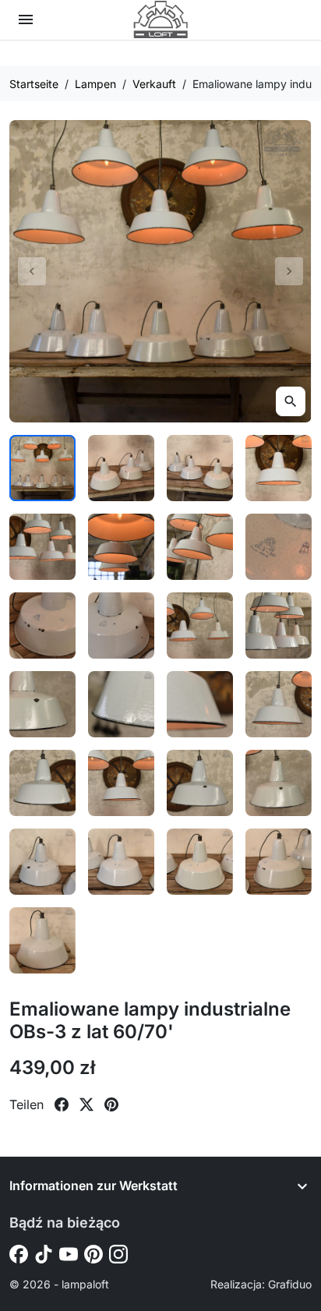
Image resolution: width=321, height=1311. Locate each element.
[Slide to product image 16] (278, 704)
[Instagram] (118, 1253)
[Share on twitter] (86, 1104)
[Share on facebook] (61, 1104)
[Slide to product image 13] (42, 704)
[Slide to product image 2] (121, 468)
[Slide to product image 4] (278, 468)
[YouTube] (68, 1253)
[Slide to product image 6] (121, 547)
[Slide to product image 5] (42, 547)
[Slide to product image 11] (200, 625)
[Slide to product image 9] (42, 625)
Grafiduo (290, 1284)
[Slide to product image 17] (42, 783)
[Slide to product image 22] (121, 862)
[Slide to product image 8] (278, 547)
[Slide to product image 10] (121, 625)
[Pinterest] (93, 1253)
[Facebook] (18, 1253)
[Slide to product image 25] (42, 940)
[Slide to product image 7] (200, 547)
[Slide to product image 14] (121, 704)
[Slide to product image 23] (200, 862)
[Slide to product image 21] (42, 862)
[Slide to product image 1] (42, 468)
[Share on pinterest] (111, 1104)
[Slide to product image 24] (278, 862)
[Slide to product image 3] (200, 468)
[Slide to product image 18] (121, 783)
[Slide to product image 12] (278, 625)
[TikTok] (43, 1253)
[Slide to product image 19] (200, 783)
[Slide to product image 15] (200, 704)
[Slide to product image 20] (278, 783)
